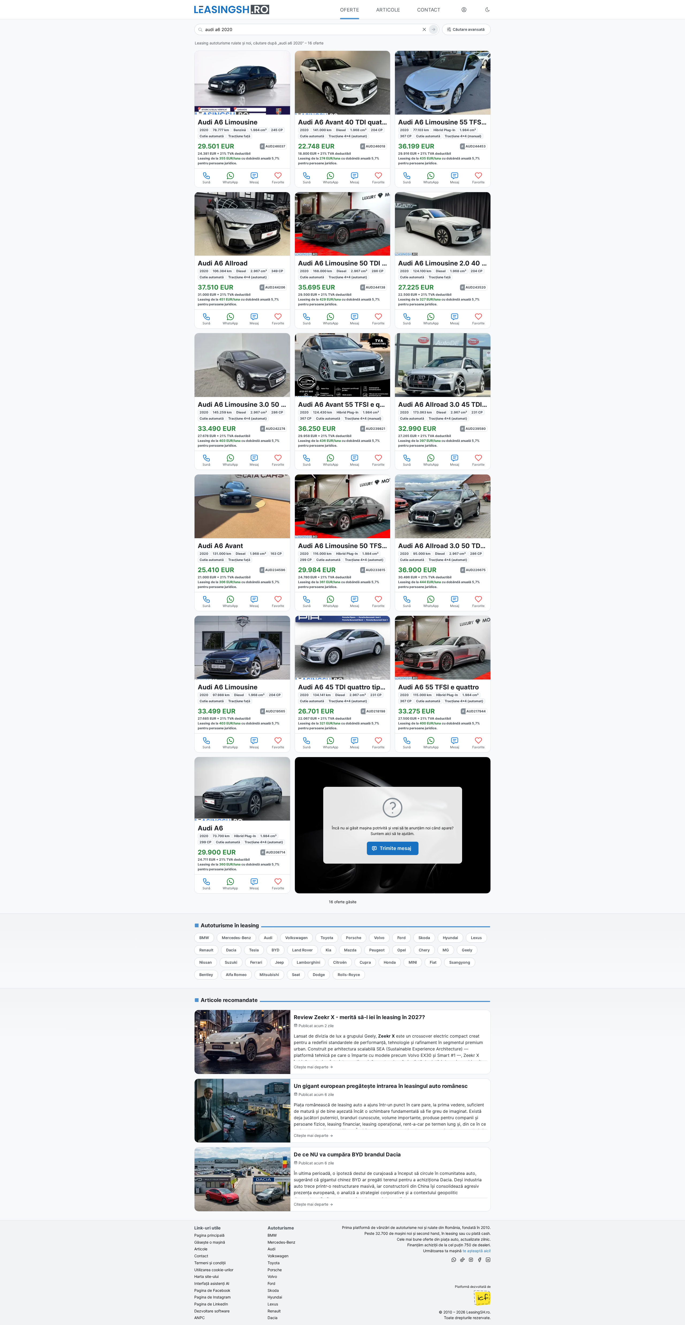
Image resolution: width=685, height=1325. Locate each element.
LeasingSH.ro (478, 1312)
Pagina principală (209, 1235)
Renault (274, 1311)
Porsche (275, 1269)
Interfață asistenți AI (211, 1283)
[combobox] (316, 29)
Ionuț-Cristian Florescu (482, 1298)
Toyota (274, 1263)
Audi (271, 1249)
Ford (271, 1283)
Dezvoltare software (212, 1311)
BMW (272, 1235)
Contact (201, 1256)
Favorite (278, 182)
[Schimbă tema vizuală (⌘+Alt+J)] (487, 9)
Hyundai (275, 1297)
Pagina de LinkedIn (211, 1304)
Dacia (272, 1317)
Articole (200, 1249)
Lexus (273, 1304)
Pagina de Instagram (212, 1297)
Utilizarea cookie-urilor (213, 1269)
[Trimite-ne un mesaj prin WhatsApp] (453, 1260)
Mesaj (254, 182)
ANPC (199, 1317)
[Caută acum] (433, 29)
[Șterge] (424, 29)
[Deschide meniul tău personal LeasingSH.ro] (464, 9)
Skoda (273, 1290)
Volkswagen (278, 1256)
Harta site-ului (206, 1276)
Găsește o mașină (209, 1242)
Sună (206, 182)
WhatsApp (230, 182)
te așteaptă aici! (477, 1250)
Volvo (272, 1276)
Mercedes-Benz (281, 1242)
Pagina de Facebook (212, 1290)
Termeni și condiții (210, 1263)
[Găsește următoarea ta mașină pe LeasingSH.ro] (231, 9)
